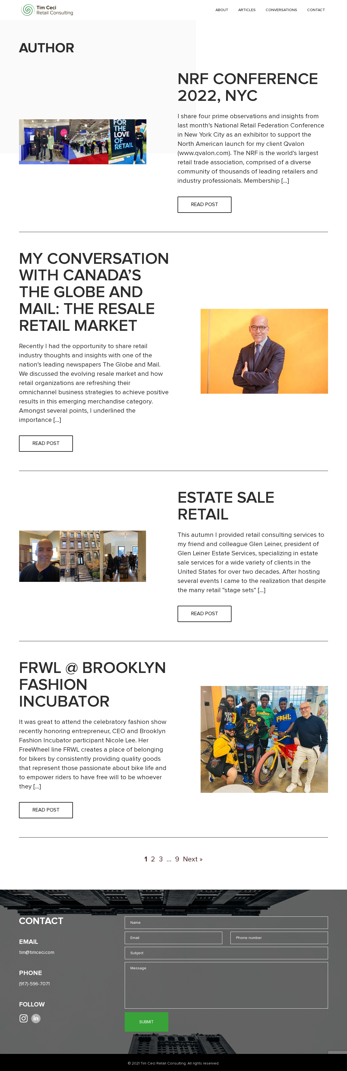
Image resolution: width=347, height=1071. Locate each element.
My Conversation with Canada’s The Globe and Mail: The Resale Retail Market (94, 292)
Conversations (281, 10)
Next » (193, 859)
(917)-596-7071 (34, 984)
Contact (316, 10)
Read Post (204, 204)
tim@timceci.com (36, 952)
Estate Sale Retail (226, 506)
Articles (247, 10)
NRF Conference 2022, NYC (248, 87)
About (222, 10)
